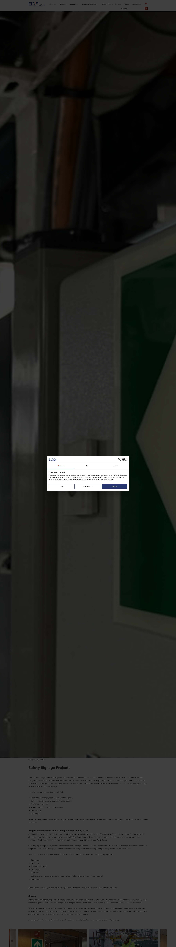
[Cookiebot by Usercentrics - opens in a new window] (119, 459)
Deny (61, 486)
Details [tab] (88, 466)
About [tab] (115, 466)
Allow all (114, 486)
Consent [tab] (60, 466)
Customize (87, 486)
